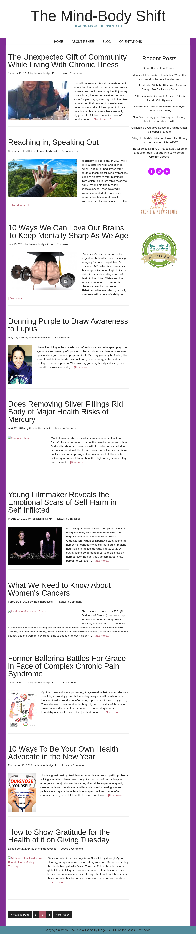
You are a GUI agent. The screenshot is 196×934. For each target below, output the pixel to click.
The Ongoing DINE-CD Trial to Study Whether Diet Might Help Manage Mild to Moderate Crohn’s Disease (159, 152)
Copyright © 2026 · (57, 930)
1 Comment (61, 244)
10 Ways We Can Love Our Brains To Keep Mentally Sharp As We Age (68, 232)
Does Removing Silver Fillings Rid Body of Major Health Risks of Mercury (65, 412)
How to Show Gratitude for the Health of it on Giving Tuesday (59, 836)
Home (58, 41)
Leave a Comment (70, 73)
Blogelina (104, 930)
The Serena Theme (81, 930)
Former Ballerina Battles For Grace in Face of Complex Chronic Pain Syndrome (67, 666)
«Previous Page (19, 914)
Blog (106, 41)
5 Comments (70, 150)
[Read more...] (102, 119)
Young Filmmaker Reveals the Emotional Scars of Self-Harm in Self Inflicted (62, 502)
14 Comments (67, 682)
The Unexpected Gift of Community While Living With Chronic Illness (67, 61)
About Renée (83, 41)
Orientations (130, 41)
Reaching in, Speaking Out (53, 142)
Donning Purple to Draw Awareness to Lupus (68, 325)
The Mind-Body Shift (98, 15)
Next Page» (63, 914)
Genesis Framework (139, 930)
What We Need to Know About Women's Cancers (59, 589)
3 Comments (62, 337)
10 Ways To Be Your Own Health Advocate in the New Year (63, 753)
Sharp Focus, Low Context (159, 68)
